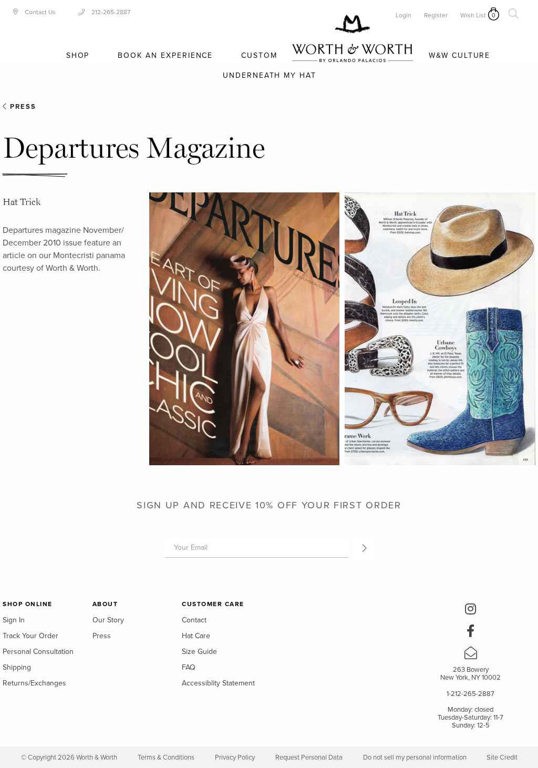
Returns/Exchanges (34, 683)
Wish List (473, 15)
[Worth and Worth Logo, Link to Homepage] (352, 38)
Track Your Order (30, 635)
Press (21, 107)
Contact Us (39, 12)
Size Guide (199, 651)
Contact (194, 620)
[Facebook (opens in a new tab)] (470, 633)
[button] (363, 548)
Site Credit (502, 757)
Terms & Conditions (166, 757)
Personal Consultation (38, 651)
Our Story (108, 620)
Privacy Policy (235, 757)
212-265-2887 (110, 12)
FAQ (188, 667)
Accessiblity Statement (218, 683)
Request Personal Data (309, 757)
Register (436, 15)
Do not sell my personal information (415, 757)
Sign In (14, 620)
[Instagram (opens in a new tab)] (470, 611)
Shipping (17, 667)
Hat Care (196, 635)
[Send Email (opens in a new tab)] (471, 655)
